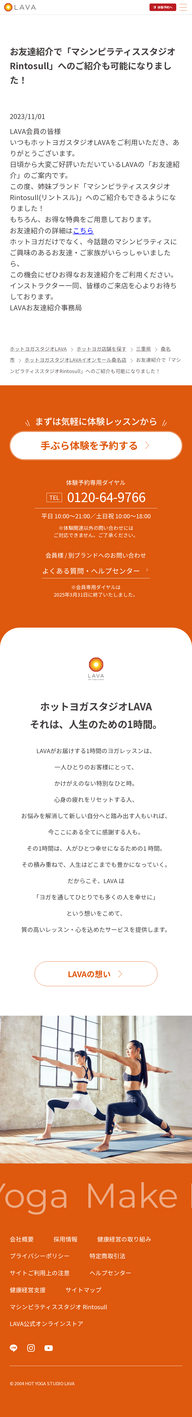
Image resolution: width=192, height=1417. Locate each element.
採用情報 (66, 1239)
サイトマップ (84, 1289)
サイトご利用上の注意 (40, 1272)
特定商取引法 (108, 1255)
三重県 (143, 348)
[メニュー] (183, 7)
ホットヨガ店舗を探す (101, 348)
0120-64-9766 (106, 496)
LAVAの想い (89, 973)
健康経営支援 (28, 1289)
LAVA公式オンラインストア (47, 1323)
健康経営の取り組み (124, 1239)
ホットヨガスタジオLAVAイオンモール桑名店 (75, 359)
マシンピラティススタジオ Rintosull (58, 1306)
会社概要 (22, 1239)
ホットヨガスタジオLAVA (38, 348)
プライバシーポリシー (40, 1255)
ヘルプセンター (111, 1272)
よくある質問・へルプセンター (91, 571)
